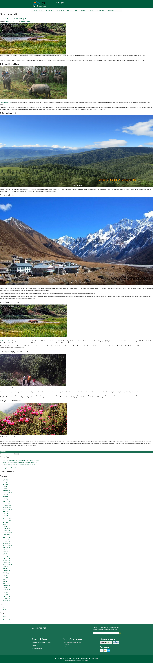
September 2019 (7, 545)
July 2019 (5, 549)
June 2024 (6, 488)
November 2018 (7, 560)
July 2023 (5, 494)
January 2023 (6, 503)
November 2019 (7, 543)
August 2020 (6, 534)
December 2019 (7, 541)
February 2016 (6, 585)
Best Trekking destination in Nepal (72, 642)
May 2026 (5, 479)
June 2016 (6, 577)
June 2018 (6, 566)
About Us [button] (90, 10)
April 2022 (5, 515)
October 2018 (6, 562)
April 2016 (5, 581)
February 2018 (6, 570)
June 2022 (6, 513)
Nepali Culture (67, 646)
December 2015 (7, 589)
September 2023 (7, 492)
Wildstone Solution (83, 660)
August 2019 (6, 547)
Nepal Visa (66, 644)
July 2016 (5, 576)
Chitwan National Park (5, 102)
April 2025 (5, 484)
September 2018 (7, 564)
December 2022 (7, 505)
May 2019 (5, 553)
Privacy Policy (94, 658)
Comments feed (7, 620)
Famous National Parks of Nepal (13, 18)
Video (4, 609)
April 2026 (5, 481)
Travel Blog (100, 10)
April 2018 (5, 568)
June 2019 (6, 551)
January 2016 (6, 587)
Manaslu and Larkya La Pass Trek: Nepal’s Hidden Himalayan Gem (19, 464)
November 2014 (7, 600)
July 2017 (5, 572)
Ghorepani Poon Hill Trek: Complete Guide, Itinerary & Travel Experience (21, 460)
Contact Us (110, 10)
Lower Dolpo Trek (7, 466)
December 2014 (7, 598)
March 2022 (6, 517)
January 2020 (6, 539)
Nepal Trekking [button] (38, 10)
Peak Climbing (50, 10)
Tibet (76, 10)
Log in (4, 616)
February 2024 (6, 490)
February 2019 (6, 558)
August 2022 (6, 511)
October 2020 (6, 530)
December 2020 (7, 528)
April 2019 (5, 555)
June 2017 (6, 574)
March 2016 (6, 583)
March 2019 (6, 557)
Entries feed (6, 618)
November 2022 (7, 507)
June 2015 (6, 595)
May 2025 (5, 483)
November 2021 (7, 521)
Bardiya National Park (5, 341)
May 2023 (5, 498)
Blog (6, 451)
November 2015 (7, 591)
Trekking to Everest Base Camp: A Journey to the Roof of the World (20, 462)
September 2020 (7, 532)
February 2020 (6, 538)
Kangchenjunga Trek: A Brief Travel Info (13, 468)
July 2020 (5, 536)
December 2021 (7, 519)
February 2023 (6, 502)
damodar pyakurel (25, 21)
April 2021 (5, 522)
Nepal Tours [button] (60, 10)
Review (83, 10)
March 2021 (6, 524)
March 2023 (6, 500)
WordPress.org (7, 621)
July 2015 (5, 593)
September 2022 (7, 509)
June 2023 (6, 496)
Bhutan (69, 10)
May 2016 (5, 579)
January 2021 (6, 526)
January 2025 (6, 486)
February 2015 (6, 596)
